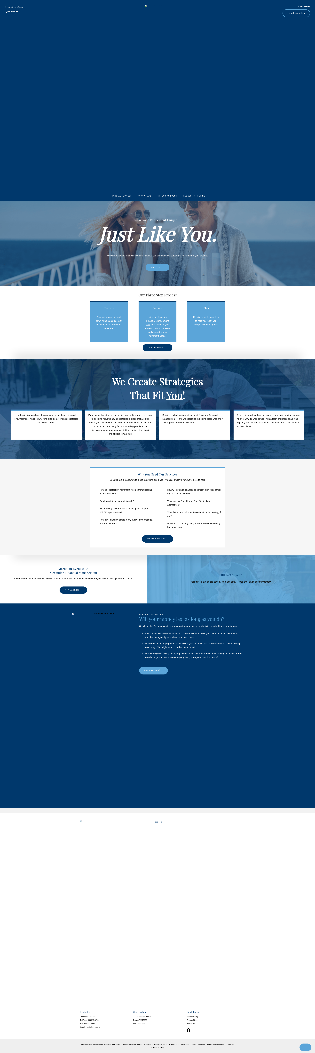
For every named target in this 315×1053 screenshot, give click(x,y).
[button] (296, 13)
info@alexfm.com (93, 1027)
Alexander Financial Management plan (157, 321)
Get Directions (139, 1023)
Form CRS (191, 1023)
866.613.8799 (93, 1020)
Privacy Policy (192, 1017)
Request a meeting (106, 317)
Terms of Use (192, 1020)
